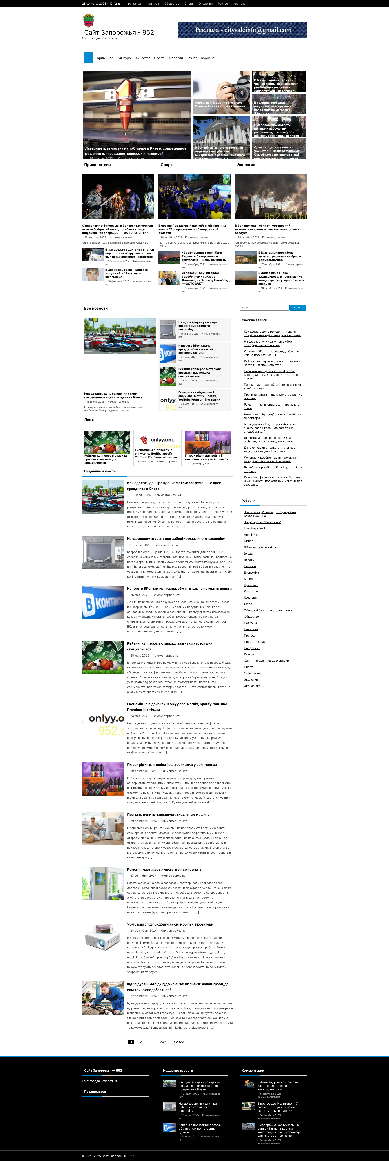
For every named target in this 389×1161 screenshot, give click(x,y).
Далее (179, 1042)
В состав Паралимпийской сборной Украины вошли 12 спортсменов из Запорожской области (192, 229)
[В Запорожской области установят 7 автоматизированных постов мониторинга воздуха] (271, 217)
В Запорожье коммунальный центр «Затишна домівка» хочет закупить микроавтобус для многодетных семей (279, 1130)
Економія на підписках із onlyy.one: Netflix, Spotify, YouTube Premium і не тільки (199, 395)
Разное (223, 3)
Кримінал (251, 585)
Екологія (250, 566)
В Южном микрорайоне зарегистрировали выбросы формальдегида (279, 256)
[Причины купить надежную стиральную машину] (208, 442)
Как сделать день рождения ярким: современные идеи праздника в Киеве (113, 395)
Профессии (252, 648)
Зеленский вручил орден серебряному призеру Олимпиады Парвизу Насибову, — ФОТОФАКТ (206, 278)
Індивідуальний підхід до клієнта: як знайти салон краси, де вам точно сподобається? (270, 427)
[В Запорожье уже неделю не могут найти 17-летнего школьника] (93, 280)
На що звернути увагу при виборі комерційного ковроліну (197, 325)
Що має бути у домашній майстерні (117, 148)
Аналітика (251, 534)
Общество (171, 3)
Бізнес (248, 540)
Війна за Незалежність (260, 547)
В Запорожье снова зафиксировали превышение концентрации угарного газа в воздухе (281, 278)
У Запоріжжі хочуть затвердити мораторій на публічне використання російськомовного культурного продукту (220, 153)
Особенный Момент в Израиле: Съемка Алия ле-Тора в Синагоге (220, 104)
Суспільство (253, 673)
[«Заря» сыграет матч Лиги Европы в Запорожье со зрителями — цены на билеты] (169, 263)
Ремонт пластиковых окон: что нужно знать (164, 869)
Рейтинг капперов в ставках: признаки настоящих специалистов (200, 372)
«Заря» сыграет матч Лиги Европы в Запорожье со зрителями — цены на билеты (204, 256)
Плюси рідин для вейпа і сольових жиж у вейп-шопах (156, 457)
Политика (251, 629)
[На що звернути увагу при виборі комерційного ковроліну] (168, 338)
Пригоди (250, 635)
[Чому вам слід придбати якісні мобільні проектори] (103, 954)
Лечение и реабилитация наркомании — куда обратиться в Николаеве (271, 459)
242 (163, 1042)
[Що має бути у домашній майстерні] (137, 115)
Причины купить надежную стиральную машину (206, 457)
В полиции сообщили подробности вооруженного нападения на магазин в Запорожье (275, 108)
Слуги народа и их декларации (266, 660)
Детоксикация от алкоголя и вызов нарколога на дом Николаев (269, 449)
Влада (248, 553)
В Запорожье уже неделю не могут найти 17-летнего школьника (127, 273)
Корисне (239, 3)
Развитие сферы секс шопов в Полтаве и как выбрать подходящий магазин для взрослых (273, 480)
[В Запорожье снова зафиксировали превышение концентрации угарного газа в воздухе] (246, 283)
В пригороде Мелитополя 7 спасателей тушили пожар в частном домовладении (278, 1107)
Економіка (251, 572)
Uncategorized (254, 528)
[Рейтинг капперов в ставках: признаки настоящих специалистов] (168, 385)
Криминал (133, 3)
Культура (152, 3)
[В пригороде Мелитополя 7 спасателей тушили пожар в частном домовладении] (248, 1106)
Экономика (252, 685)
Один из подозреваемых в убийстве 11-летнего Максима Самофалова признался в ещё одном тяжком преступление (277, 153)
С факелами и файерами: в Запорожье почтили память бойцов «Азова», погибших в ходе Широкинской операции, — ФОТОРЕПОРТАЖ (117, 229)
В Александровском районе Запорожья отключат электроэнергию (278, 1085)
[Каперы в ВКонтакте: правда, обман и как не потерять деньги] (168, 361)
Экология (206, 3)
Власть (249, 559)
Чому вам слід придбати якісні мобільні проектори (170, 924)
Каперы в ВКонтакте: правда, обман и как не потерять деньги (195, 349)
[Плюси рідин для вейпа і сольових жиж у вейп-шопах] (157, 442)
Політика (250, 622)
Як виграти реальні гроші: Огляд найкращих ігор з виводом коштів (268, 439)
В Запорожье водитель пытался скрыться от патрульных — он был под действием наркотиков (129, 253)
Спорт (189, 3)
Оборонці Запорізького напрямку (268, 610)
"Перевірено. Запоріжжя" (262, 522)
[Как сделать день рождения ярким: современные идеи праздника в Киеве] (120, 353)
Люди (248, 603)
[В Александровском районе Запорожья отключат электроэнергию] (248, 1084)
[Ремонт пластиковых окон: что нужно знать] (103, 899)
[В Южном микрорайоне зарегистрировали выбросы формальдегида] (246, 263)
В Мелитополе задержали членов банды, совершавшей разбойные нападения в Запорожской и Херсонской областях (276, 87)
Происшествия (254, 641)
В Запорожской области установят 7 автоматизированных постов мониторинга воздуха (267, 229)
